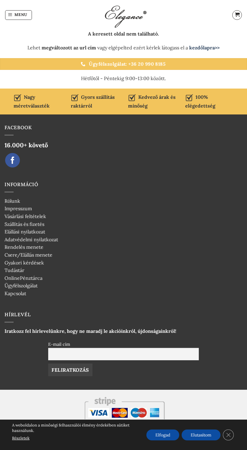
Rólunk (12, 201)
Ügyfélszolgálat (21, 286)
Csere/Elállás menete (28, 255)
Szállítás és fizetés (24, 224)
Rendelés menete (24, 247)
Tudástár (14, 270)
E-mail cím (59, 344)
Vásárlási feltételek (25, 216)
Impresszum (18, 208)
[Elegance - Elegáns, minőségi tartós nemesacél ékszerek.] (123, 15)
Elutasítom (201, 434)
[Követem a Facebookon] (12, 160)
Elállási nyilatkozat (25, 232)
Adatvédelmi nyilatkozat (31, 239)
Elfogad (162, 434)
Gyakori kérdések (24, 263)
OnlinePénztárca (23, 278)
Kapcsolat (15, 293)
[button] (18, 15)
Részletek (21, 438)
